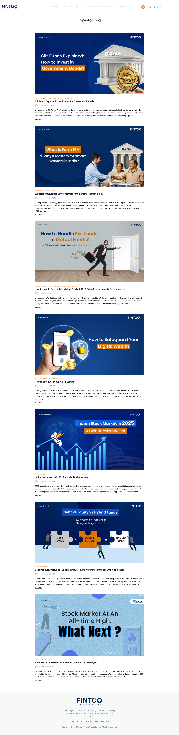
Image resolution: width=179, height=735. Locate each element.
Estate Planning (40, 191)
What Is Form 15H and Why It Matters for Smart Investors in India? (69, 193)
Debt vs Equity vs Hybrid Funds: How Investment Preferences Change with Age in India (79, 569)
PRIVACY (88, 722)
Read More (38, 119)
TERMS (96, 722)
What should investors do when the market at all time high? (66, 662)
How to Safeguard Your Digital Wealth (54, 381)
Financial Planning (41, 286)
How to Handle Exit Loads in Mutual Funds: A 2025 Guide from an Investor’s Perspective (80, 289)
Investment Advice (41, 98)
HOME (72, 722)
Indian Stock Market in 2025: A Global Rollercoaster (61, 477)
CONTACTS (105, 722)
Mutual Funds (69, 98)
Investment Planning (56, 98)
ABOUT (79, 722)
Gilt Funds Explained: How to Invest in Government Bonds (64, 101)
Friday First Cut (40, 659)
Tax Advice (51, 191)
